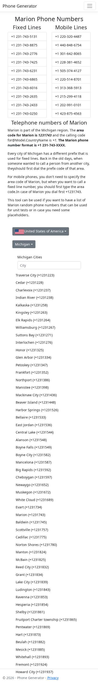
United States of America (44, 231)
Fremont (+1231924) (31, 664)
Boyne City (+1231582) (33, 455)
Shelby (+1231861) (30, 612)
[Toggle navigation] (89, 6)
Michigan (22, 244)
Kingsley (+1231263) (31, 312)
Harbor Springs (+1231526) (37, 410)
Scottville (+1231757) (32, 529)
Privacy (53, 677)
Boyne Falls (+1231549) (34, 447)
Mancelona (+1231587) (33, 462)
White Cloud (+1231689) (34, 499)
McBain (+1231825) (31, 559)
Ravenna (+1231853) (32, 597)
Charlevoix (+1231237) (33, 290)
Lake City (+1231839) (32, 582)
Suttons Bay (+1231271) (34, 335)
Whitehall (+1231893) (32, 657)
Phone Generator (20, 6)
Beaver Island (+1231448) (36, 402)
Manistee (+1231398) (32, 387)
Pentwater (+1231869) (33, 627)
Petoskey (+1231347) (32, 365)
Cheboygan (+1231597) (34, 477)
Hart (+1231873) (28, 634)
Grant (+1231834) (29, 574)
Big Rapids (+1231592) (33, 470)
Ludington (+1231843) (33, 589)
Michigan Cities (29, 257)
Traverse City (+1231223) (35, 275)
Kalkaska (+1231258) (32, 305)
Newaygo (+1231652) (32, 484)
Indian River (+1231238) (34, 297)
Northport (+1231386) (33, 380)
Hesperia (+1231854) (32, 604)
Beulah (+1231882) (30, 642)
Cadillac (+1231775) (31, 537)
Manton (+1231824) (31, 552)
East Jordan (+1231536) (34, 425)
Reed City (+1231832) (32, 567)
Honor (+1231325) (30, 350)
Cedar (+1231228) (29, 282)
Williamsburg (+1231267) (35, 327)
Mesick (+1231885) (30, 649)
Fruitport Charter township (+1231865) (46, 619)
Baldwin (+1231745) (31, 522)
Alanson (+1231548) (31, 440)
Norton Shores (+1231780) (36, 544)
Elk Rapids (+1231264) (33, 320)
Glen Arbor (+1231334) (33, 357)
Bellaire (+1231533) (31, 417)
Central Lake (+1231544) (35, 432)
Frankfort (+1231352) (32, 372)
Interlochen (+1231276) (34, 342)
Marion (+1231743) (30, 514)
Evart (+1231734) (29, 507)
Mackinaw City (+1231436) (36, 395)
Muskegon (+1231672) (33, 492)
